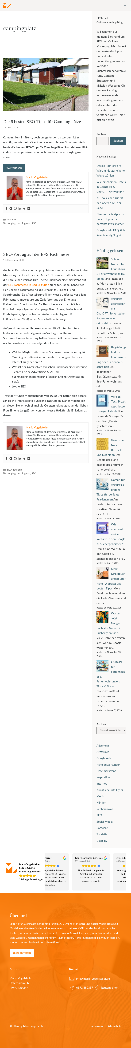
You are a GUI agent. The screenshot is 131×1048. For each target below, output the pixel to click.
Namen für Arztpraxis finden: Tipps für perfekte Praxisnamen (110, 219)
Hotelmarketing (106, 771)
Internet (101, 783)
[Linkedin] (19, 208)
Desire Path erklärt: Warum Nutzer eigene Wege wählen (110, 171)
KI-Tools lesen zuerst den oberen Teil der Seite (109, 203)
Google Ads (103, 758)
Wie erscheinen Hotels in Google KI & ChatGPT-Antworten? (111, 187)
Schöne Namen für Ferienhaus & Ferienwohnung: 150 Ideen (110, 269)
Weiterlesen (14, 168)
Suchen (101, 134)
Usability (101, 840)
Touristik (11, 219)
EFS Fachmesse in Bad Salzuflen (28, 285)
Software (102, 828)
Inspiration (103, 777)
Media (100, 796)
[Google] (10, 208)
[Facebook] (6, 208)
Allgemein (102, 745)
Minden (101, 802)
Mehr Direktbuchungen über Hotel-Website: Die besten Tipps (111, 579)
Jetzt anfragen (22, 952)
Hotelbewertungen (108, 764)
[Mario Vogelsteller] (7, 6)
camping (11, 223)
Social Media (104, 821)
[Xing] (24, 208)
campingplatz (23, 223)
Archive (101, 724)
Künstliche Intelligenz (109, 790)
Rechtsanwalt (104, 809)
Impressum (96, 1026)
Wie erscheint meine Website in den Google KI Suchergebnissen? (110, 534)
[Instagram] (15, 208)
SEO (33, 223)
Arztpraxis (102, 752)
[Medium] (28, 208)
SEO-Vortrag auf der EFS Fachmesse (36, 254)
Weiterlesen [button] (105, 885)
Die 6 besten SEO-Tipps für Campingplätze (42, 121)
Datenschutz (114, 1026)
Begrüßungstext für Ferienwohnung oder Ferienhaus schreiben (111, 357)
